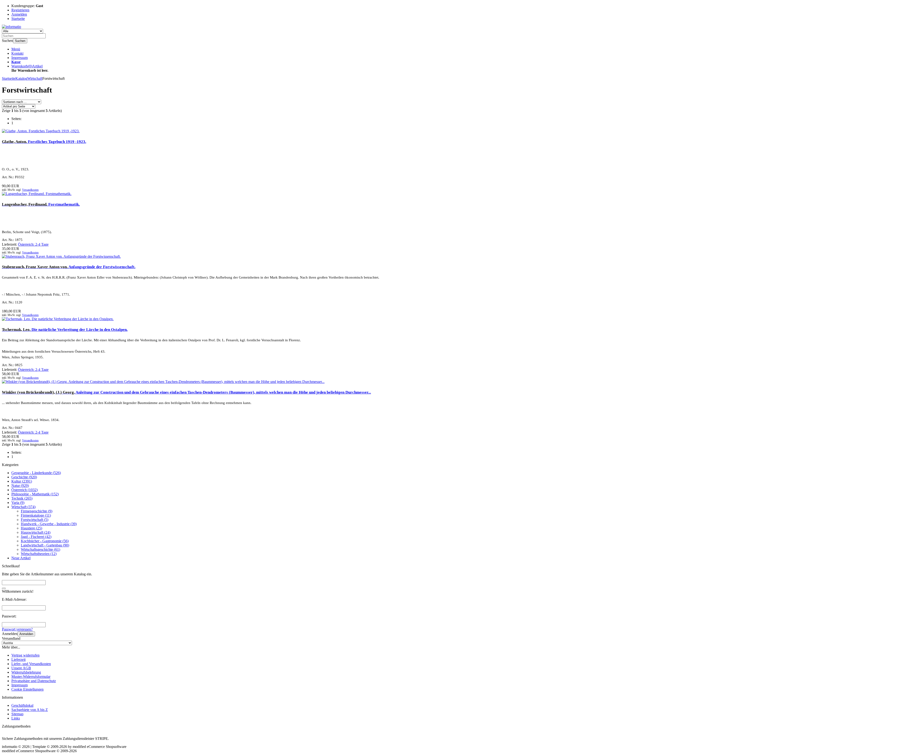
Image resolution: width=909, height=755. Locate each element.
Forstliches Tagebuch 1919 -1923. (44, 141)
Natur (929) (20, 486)
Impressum (19, 58)
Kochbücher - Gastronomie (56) (45, 541)
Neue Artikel (21, 558)
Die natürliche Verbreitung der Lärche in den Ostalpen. (65, 329)
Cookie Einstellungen (27, 689)
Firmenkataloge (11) (36, 515)
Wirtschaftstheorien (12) (39, 554)
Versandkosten (30, 189)
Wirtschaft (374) (23, 507)
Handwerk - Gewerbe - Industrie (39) (49, 524)
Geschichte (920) (24, 477)
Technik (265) (21, 498)
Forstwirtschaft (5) (34, 520)
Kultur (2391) (21, 481)
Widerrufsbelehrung (26, 672)
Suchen (20, 41)
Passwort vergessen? (17, 629)
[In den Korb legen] (4, 588)
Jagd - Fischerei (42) (36, 537)
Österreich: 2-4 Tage (33, 244)
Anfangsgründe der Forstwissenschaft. (68, 267)
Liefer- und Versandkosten (31, 664)
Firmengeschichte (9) (36, 511)
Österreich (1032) (24, 490)
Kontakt (17, 53)
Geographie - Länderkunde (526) (36, 473)
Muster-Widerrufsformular (30, 677)
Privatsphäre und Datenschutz (33, 681)
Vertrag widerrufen (25, 655)
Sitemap (17, 714)
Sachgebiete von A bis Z (29, 710)
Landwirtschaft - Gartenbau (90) (45, 545)
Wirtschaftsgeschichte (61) (40, 549)
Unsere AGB (21, 668)
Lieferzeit (18, 659)
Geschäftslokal (22, 705)
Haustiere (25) (31, 528)
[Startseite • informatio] (11, 27)
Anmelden (26, 634)
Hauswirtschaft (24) (35, 532)
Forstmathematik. (41, 204)
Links (15, 718)
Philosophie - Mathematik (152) (35, 494)
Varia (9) (17, 503)
